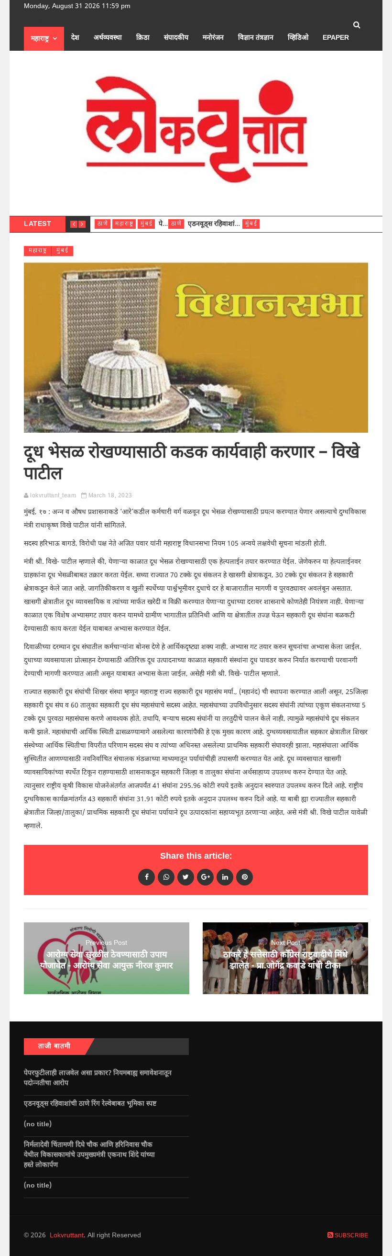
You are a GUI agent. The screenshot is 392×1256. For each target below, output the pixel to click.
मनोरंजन (213, 38)
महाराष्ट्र (40, 39)
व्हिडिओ (298, 38)
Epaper (336, 38)
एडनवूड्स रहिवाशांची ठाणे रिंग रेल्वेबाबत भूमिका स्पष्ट (91, 1104)
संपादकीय (176, 38)
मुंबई (147, 224)
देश (75, 38)
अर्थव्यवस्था (108, 38)
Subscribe (350, 1236)
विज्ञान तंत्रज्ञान (255, 38)
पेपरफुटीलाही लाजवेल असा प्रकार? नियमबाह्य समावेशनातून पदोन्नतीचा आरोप (98, 1078)
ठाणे (103, 224)
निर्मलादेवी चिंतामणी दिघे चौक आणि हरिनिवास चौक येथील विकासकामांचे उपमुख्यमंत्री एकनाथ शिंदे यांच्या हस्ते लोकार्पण (89, 1155)
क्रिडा (143, 38)
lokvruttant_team (53, 496)
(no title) (38, 1124)
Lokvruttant (67, 1235)
